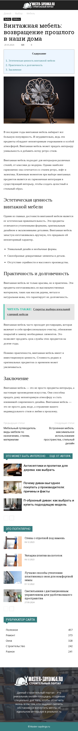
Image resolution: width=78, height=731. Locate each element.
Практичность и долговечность (24, 65)
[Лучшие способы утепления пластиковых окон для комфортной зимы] (13, 577)
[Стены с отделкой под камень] (13, 542)
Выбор (19, 13)
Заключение (13, 69)
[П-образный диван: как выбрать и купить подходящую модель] (13, 504)
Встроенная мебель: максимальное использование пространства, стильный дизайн (59, 436)
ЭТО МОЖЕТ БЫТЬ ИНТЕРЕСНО (25, 456)
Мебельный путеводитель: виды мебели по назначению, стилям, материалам (20, 434)
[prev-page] (6, 518)
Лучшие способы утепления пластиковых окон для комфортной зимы (49, 576)
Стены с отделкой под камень (45, 538)
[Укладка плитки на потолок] (13, 560)
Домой (7, 13)
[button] (6, 5)
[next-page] (11, 518)
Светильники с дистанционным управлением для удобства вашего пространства (48, 594)
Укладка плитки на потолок (43, 555)
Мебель (31, 13)
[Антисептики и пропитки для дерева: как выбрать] (13, 470)
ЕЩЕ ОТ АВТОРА (60, 456)
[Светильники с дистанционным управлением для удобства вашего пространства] (13, 595)
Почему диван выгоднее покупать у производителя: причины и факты (44, 487)
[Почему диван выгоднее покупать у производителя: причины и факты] (13, 487)
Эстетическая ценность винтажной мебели (30, 60)
